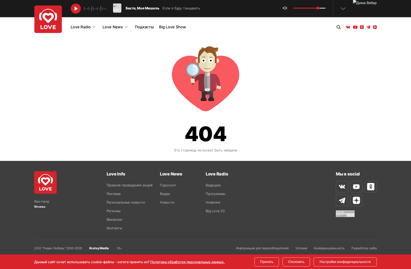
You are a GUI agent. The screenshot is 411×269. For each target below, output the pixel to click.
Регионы (114, 211)
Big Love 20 (215, 211)
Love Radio (81, 27)
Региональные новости (126, 202)
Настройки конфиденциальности (345, 262)
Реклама (114, 194)
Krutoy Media (99, 248)
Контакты (114, 228)
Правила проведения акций (130, 185)
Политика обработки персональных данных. (187, 262)
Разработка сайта (364, 248)
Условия (301, 248)
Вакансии (114, 219)
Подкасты (144, 27)
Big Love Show (172, 27)
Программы (215, 194)
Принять (266, 262)
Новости (167, 202)
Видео (165, 194)
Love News (113, 27)
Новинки (213, 202)
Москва (39, 206)
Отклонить (296, 262)
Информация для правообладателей (262, 248)
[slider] (317, 8)
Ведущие (213, 185)
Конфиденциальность (329, 248)
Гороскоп (168, 185)
